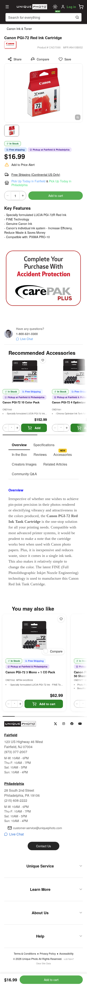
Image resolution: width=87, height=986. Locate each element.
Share (18, 59)
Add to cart (55, 195)
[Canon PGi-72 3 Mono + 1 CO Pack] (34, 635)
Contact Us (43, 846)
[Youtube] (80, 723)
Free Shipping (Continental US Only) (35, 174)
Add (38, 428)
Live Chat (26, 339)
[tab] (19, 445)
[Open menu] (7, 7)
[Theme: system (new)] (55, 7)
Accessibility (66, 953)
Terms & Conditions (25, 953)
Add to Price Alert (23, 165)
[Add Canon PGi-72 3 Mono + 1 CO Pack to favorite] (61, 619)
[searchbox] (43, 17)
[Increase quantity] (23, 195)
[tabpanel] (43, 533)
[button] (81, 6)
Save (67, 59)
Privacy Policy (48, 953)
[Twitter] (55, 723)
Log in (71, 7)
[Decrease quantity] (7, 195)
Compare (43, 59)
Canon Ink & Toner (19, 29)
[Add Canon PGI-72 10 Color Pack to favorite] (43, 360)
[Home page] (31, 6)
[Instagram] (63, 723)
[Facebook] (72, 723)
